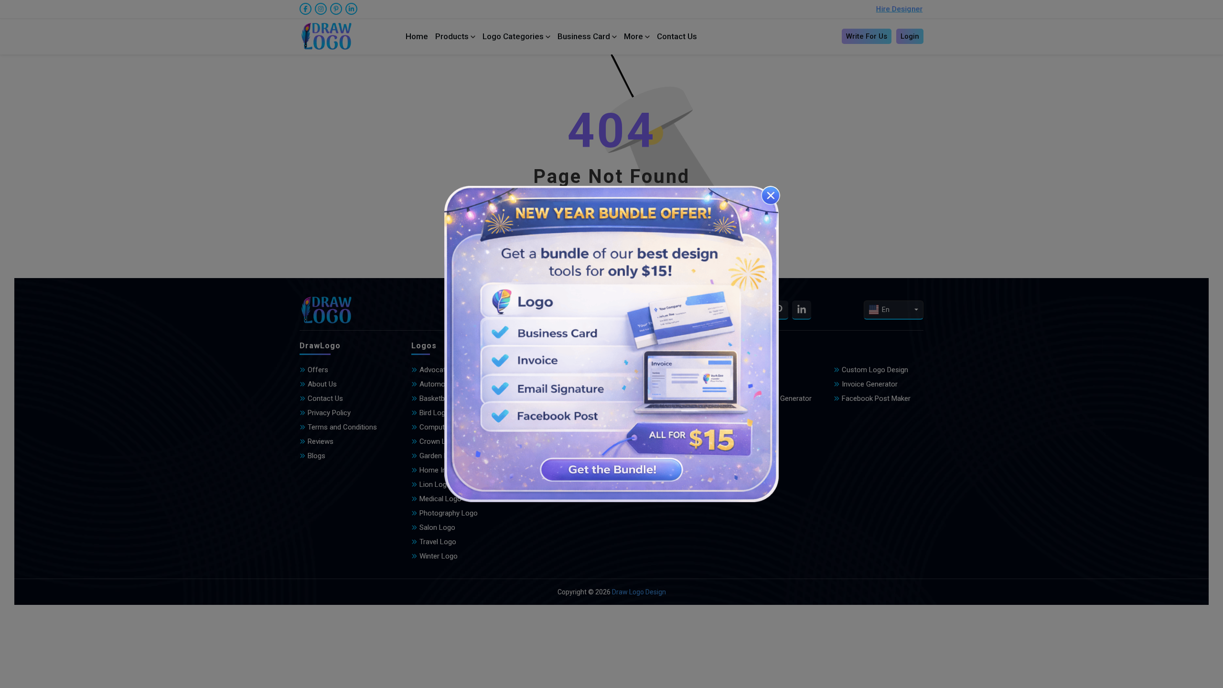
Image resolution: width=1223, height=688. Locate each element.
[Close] (770, 195)
